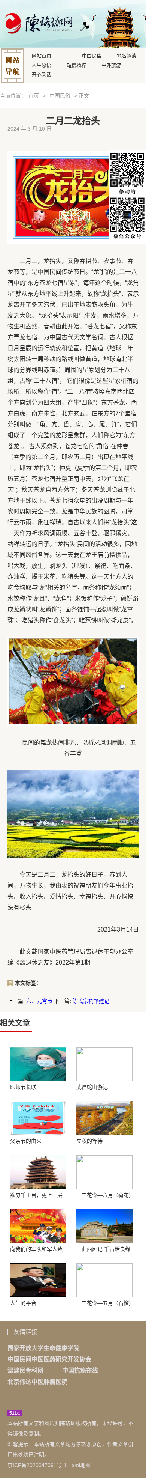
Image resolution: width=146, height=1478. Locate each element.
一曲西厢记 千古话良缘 (103, 1249)
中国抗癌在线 (80, 1370)
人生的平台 (23, 1303)
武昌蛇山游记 (92, 1087)
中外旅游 (111, 64)
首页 (33, 96)
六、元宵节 (39, 1001)
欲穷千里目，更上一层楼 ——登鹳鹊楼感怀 (36, 1195)
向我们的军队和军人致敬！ (36, 1249)
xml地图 (81, 1465)
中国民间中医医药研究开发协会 (49, 1359)
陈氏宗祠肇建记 (91, 1001)
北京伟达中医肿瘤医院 (37, 1382)
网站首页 (41, 55)
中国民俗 (91, 55)
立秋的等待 (89, 1141)
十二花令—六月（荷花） (104, 1195)
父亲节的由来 (26, 1141)
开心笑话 (41, 74)
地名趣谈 (126, 55)
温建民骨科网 (25, 1370)
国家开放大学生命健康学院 (43, 1348)
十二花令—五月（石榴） (104, 1303)
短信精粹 (76, 64)
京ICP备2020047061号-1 (37, 1465)
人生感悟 (41, 64)
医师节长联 (23, 1087)
